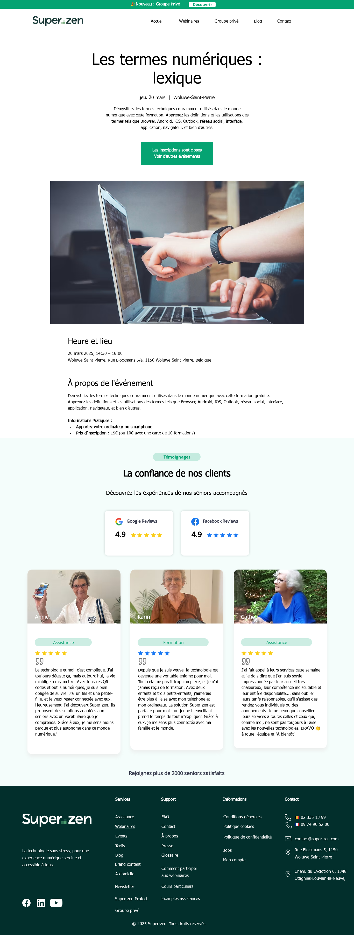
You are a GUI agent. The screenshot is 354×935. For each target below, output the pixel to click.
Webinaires (125, 827)
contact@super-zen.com (316, 839)
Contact (168, 827)
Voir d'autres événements (177, 157)
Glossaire (169, 856)
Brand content (127, 865)
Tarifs (120, 846)
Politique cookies (238, 827)
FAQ (165, 817)
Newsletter (124, 887)
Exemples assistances (180, 899)
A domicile (124, 874)
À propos (169, 836)
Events (121, 836)
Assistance (124, 817)
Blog (119, 856)
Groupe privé (127, 911)
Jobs (227, 851)
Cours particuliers (177, 887)
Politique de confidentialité (247, 837)
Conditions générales (242, 817)
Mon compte (234, 860)
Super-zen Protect (131, 899)
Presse (167, 846)
